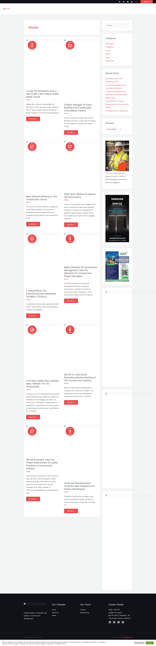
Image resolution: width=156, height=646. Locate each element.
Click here (109, 173)
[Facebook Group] (131, 1)
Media (28, 100)
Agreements (109, 43)
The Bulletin (109, 61)
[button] (146, 1)
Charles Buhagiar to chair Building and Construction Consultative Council (78, 107)
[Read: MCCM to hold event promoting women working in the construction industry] (99, 347)
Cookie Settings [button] (139, 643)
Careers (83, 610)
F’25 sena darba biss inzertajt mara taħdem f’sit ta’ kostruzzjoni (42, 383)
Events (107, 50)
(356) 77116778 (114, 610)
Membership (84, 613)
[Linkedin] (110, 622)
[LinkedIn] (119, 1)
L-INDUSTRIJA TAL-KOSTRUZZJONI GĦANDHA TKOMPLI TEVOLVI (41, 293)
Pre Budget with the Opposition (116, 111)
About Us (55, 613)
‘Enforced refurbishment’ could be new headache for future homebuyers (79, 486)
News (107, 57)
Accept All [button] (150, 643)
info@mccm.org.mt (115, 613)
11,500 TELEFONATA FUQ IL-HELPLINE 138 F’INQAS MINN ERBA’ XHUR (42, 94)
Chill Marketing (126, 637)
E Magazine (109, 47)
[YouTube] (123, 1)
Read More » (33, 118)
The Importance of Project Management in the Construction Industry (117, 104)
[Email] (127, 1)
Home (54, 610)
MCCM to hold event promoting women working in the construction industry (80, 377)
